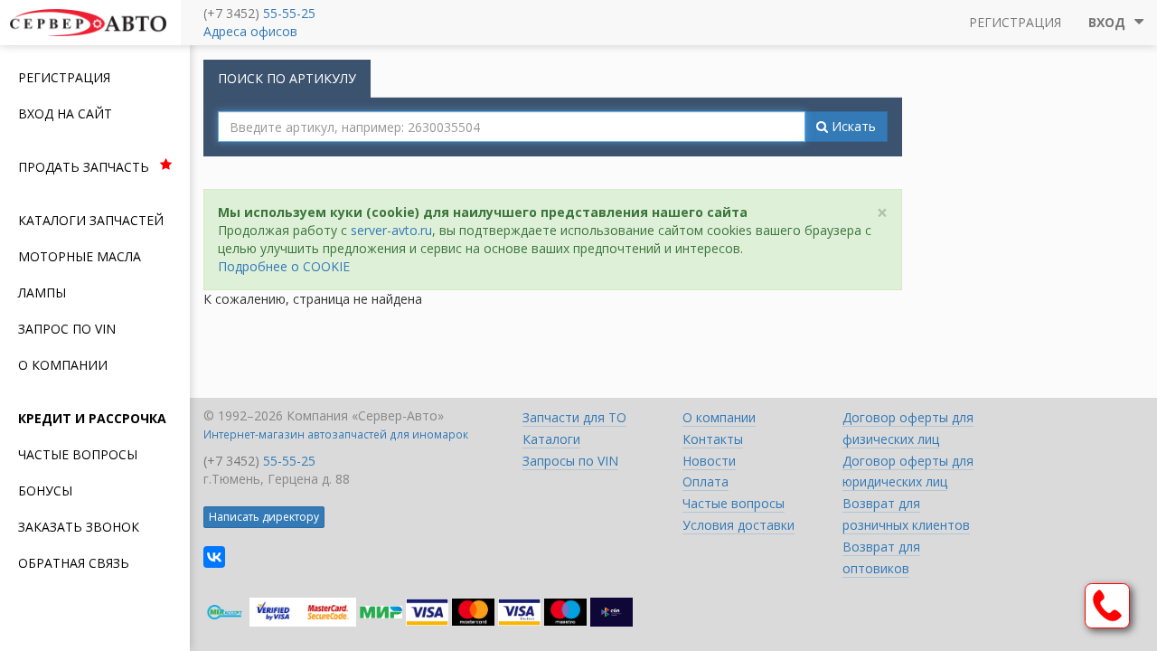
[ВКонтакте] (214, 557)
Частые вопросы (77, 454)
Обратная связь (73, 562)
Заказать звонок (78, 526)
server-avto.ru (391, 230)
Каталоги (551, 439)
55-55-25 (289, 13)
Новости (709, 460)
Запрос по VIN (67, 328)
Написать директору (264, 516)
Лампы (42, 292)
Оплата (705, 481)
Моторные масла (79, 256)
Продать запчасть (83, 166)
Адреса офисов (250, 31)
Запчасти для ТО (574, 417)
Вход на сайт (65, 113)
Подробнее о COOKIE (284, 266)
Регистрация (64, 77)
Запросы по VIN (570, 460)
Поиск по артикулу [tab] (287, 78)
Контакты (712, 439)
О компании (63, 364)
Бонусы (45, 490)
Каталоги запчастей (91, 220)
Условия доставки (738, 524)
